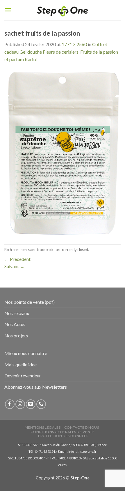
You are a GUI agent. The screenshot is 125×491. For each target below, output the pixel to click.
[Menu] (7, 10)
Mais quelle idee (20, 364)
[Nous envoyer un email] (30, 404)
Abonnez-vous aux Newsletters (35, 387)
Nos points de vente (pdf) (29, 302)
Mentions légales (43, 427)
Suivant (14, 266)
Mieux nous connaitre (25, 353)
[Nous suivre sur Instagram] (20, 404)
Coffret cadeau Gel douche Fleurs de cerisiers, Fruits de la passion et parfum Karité (61, 51)
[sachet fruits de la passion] (62, 153)
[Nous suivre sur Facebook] (10, 404)
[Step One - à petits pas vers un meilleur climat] (62, 10)
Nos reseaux (16, 313)
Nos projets (16, 335)
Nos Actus (14, 324)
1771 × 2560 (74, 44)
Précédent (17, 259)
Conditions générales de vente (63, 432)
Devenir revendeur (22, 375)
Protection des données (63, 436)
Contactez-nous (81, 427)
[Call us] (41, 404)
